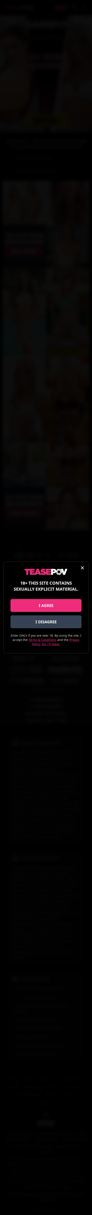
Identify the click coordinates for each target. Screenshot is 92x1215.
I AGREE (46, 605)
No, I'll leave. (51, 644)
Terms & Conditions (42, 640)
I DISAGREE (46, 621)
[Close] (82, 567)
